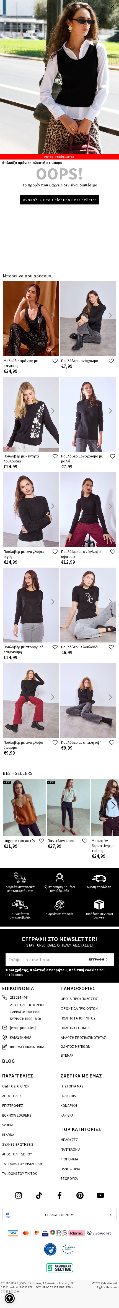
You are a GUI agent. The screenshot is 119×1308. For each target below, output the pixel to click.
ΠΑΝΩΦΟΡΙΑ (70, 1169)
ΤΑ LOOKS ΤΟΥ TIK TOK (19, 1173)
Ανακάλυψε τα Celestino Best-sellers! (59, 199)
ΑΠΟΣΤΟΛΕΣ (12, 1096)
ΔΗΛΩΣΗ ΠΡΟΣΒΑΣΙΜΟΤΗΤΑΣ (83, 1037)
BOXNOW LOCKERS (16, 1115)
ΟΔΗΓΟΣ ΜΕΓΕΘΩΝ (75, 1046)
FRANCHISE (69, 1096)
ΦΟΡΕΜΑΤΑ (69, 1159)
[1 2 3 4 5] (59, 80)
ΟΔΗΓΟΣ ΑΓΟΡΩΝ (16, 1086)
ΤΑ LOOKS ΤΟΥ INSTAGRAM (22, 1164)
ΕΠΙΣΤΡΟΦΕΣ (12, 1105)
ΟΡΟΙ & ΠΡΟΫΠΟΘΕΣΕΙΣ (79, 998)
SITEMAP (67, 1055)
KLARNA (8, 1134)
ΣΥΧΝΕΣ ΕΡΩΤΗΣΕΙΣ (17, 1144)
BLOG (8, 1061)
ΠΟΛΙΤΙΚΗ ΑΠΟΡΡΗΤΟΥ (78, 1018)
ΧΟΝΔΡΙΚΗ (69, 1105)
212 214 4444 (19, 997)
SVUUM (7, 1125)
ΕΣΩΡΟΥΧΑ (69, 1178)
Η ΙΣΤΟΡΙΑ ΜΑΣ (72, 1086)
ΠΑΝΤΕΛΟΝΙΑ (70, 1149)
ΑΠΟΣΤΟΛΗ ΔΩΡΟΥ (17, 1154)
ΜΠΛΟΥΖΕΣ (69, 1139)
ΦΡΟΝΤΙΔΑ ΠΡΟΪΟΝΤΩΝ (79, 1008)
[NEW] (24, 835)
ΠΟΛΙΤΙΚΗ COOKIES (75, 1028)
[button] (10, 1298)
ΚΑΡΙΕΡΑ (67, 1115)
